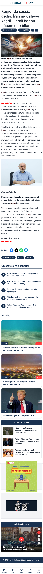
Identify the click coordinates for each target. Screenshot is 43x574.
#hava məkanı (8, 258)
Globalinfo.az (7, 103)
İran (5, 84)
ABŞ (29, 214)
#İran (20, 258)
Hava (4, 208)
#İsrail (29, 258)
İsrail (36, 95)
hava (9, 59)
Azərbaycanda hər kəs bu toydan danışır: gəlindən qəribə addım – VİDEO (27, 452)
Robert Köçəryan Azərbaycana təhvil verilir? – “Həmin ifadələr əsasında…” (27, 441)
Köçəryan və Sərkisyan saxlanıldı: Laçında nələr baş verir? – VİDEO (26, 430)
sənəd (13, 203)
